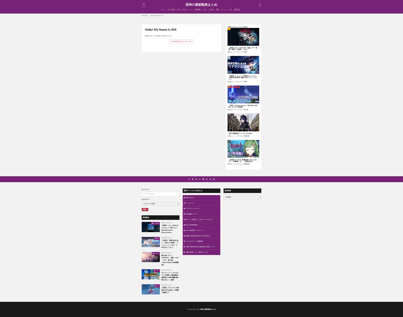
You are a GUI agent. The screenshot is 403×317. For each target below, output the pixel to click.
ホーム (163, 9)
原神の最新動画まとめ (201, 4)
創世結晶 (237, 9)
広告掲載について (191, 214)
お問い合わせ (189, 197)
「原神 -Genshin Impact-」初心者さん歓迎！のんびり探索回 (243, 106)
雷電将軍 (198, 9)
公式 (230, 9)
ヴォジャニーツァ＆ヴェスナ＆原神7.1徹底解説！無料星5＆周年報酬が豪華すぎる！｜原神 (170, 276)
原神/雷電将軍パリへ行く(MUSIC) (240, 133)
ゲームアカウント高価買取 (194, 241)
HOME (145, 15)
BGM (184, 9)
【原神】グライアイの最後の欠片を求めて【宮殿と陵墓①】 (170, 290)
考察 (217, 9)
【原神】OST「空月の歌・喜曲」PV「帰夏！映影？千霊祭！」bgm (243, 48)
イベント (224, 9)
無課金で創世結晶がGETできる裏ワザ (197, 236)
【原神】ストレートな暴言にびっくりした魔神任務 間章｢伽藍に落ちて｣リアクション (243, 77)
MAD (179, 9)
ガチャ (205, 9)
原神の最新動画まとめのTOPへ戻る (181, 41)
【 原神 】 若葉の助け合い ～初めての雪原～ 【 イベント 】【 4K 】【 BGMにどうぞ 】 (169, 244)
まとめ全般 (171, 9)
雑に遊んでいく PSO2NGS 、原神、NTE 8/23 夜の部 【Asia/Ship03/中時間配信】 (170, 260)
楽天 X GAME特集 (191, 225)
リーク (190, 9)
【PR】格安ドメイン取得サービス (196, 252)
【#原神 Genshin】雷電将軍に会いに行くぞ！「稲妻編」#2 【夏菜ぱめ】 (243, 160)
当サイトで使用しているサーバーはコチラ (199, 219)
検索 (144, 209)
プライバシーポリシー (192, 208)
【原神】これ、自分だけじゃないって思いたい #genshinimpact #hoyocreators (170, 229)
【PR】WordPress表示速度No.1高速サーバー (200, 247)
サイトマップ (189, 203)
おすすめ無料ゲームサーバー (194, 230)
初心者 (211, 9)
